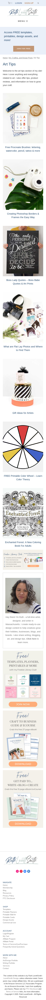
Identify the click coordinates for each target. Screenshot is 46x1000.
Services (6, 966)
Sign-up (29, 3)
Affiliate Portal (8, 941)
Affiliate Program (9, 939)
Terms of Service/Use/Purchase (15, 944)
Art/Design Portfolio (10, 960)
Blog (4, 890)
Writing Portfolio (9, 963)
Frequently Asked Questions (14, 947)
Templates (7, 909)
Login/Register (8, 934)
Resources (7, 893)
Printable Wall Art (9, 915)
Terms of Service (12, 992)
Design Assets (8, 920)
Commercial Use (9, 923)
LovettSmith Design (11, 978)
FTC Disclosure (9, 898)
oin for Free (24, 49)
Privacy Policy (8, 896)
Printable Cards (9, 917)
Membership (8, 888)
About (5, 958)
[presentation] (23, 118)
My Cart (6, 936)
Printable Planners (10, 912)
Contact (6, 968)
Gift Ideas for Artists (23, 413)
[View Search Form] (38, 3)
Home (5, 885)
